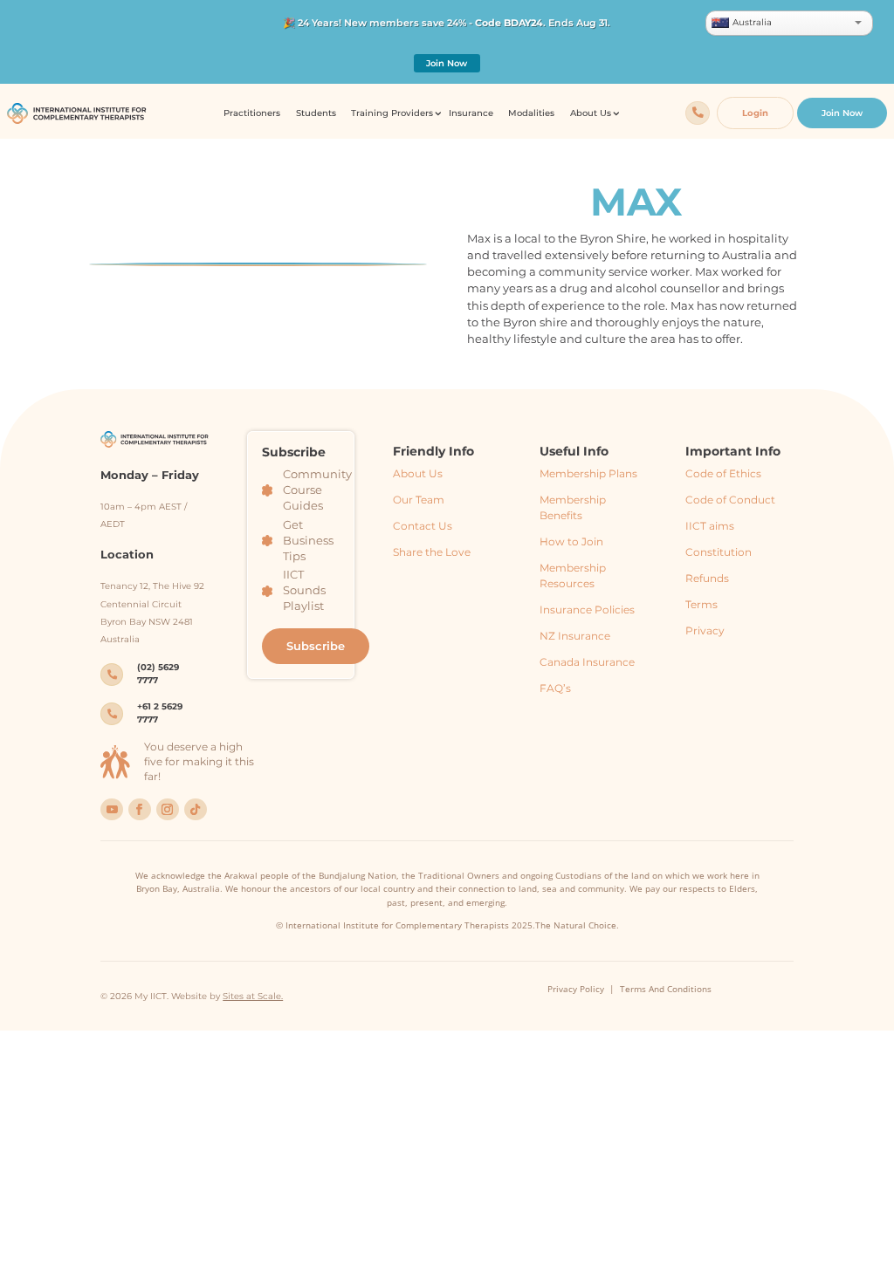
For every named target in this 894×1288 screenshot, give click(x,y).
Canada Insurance (587, 661)
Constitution (718, 551)
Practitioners (252, 113)
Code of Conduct (730, 499)
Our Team (418, 499)
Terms (701, 604)
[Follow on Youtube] (111, 809)
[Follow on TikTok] (195, 809)
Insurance (471, 113)
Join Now (446, 63)
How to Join (571, 541)
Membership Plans (588, 473)
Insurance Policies (587, 609)
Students (316, 113)
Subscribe (315, 646)
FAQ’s (555, 688)
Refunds (707, 578)
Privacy (705, 630)
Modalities (531, 113)
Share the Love (432, 551)
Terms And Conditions (666, 989)
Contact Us (422, 525)
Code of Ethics (723, 473)
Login (755, 113)
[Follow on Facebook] (139, 809)
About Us (418, 473)
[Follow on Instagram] (167, 809)
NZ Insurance (575, 635)
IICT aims (709, 525)
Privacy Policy (575, 989)
